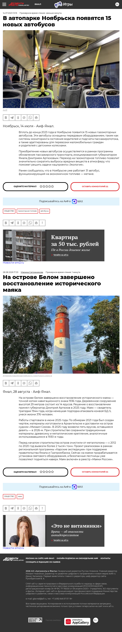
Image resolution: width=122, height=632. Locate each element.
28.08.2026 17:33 (10, 272)
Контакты (105, 558)
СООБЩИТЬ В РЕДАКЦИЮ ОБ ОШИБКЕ (43, 562)
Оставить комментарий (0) (95, 187)
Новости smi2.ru (13, 262)
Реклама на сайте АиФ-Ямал (40, 558)
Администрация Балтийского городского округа (27, 375)
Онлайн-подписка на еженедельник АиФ (77, 558)
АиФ (5, 110)
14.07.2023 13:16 (10, 13)
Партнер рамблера (53, 620)
